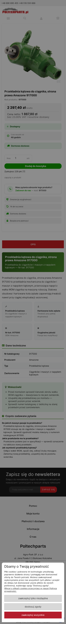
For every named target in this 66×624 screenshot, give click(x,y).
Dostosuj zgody (33, 606)
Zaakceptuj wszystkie (33, 615)
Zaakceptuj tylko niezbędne (33, 598)
